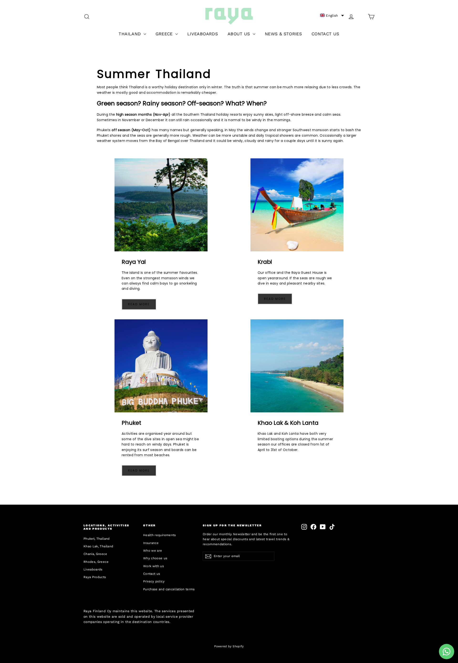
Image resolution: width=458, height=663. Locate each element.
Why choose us (155, 558)
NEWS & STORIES (283, 33)
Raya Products (94, 577)
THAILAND (130, 33)
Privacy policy (154, 581)
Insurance (151, 543)
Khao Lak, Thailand (98, 546)
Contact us (151, 573)
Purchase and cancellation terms (169, 589)
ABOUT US (240, 33)
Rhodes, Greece (96, 562)
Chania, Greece (95, 554)
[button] (332, 15)
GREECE (165, 33)
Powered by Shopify (229, 646)
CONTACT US (325, 33)
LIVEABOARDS (202, 33)
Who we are (152, 550)
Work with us (153, 566)
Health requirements (159, 535)
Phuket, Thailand (96, 538)
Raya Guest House (307, 272)
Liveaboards (93, 569)
